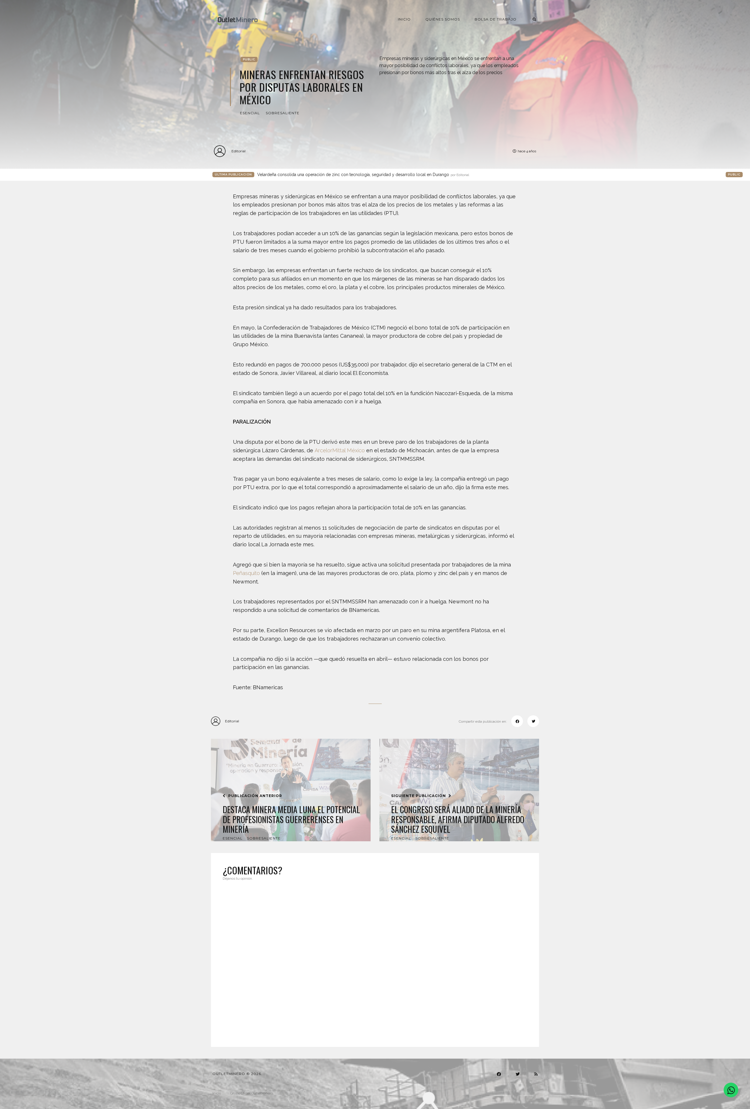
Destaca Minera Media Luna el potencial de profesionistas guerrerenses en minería (291, 819)
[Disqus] (375, 960)
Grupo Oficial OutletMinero (251, 1093)
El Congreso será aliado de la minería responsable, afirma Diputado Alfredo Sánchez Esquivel (457, 819)
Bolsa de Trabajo (496, 19)
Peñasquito (246, 573)
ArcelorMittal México (340, 450)
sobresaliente (282, 113)
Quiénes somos (442, 19)
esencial (250, 113)
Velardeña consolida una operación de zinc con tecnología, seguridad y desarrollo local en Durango (363, 174)
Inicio (404, 19)
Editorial (238, 151)
